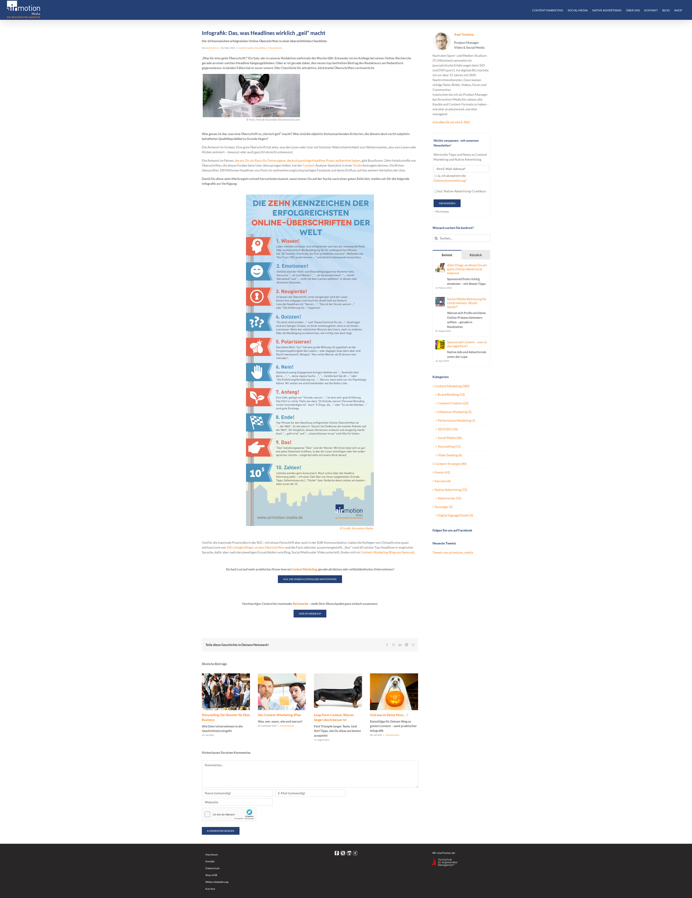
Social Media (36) (450, 438)
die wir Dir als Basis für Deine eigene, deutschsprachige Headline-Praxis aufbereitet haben (297, 160)
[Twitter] (343, 853)
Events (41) (442, 472)
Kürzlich (476, 255)
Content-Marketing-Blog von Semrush (387, 552)
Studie (357, 165)
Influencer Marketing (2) (454, 412)
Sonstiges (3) (444, 507)
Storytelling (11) (449, 446)
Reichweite (300, 604)
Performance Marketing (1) (456, 420)
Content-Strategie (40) (450, 464)
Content (308, 165)
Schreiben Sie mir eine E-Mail (450, 122)
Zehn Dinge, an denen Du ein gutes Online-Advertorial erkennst (467, 274)
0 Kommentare (275, 48)
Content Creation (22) (453, 403)
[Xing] (355, 853)
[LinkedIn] (349, 853)
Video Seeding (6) (450, 455)
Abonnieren (447, 203)
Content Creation (246, 48)
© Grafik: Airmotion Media (356, 528)
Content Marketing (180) (452, 386)
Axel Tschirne (212, 48)
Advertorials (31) (449, 498)
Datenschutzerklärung (449, 180)
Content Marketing (304, 569)
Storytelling (260, 48)
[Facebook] (337, 853)
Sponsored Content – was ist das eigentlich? (467, 349)
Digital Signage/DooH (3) (455, 515)
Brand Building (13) (451, 394)
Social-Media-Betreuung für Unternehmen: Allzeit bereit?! (466, 313)
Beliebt (447, 255)
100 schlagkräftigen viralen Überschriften (256, 547)
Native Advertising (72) (451, 490)
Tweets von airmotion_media (452, 552)
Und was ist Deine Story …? (393, 722)
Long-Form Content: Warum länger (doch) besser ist (337, 725)
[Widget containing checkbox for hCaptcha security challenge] (229, 814)
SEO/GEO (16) (448, 429)
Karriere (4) (443, 481)
